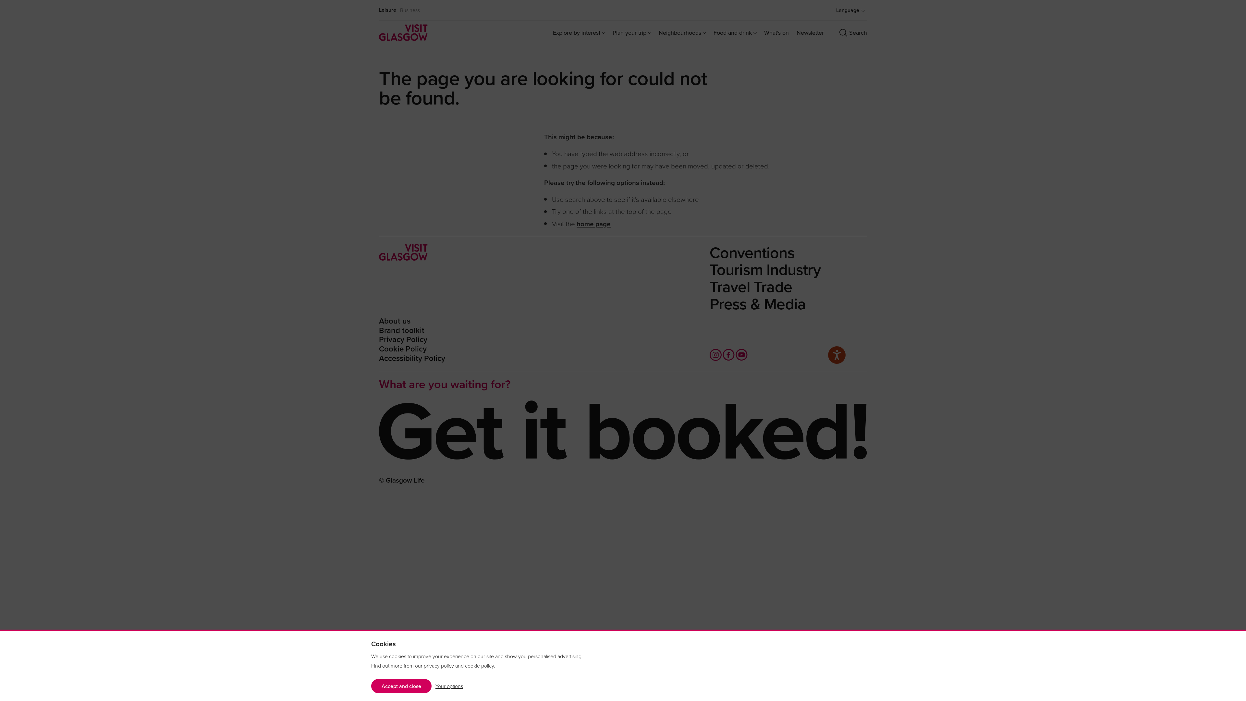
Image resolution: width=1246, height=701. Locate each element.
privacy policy (439, 665)
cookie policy (479, 665)
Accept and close (401, 686)
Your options (449, 686)
